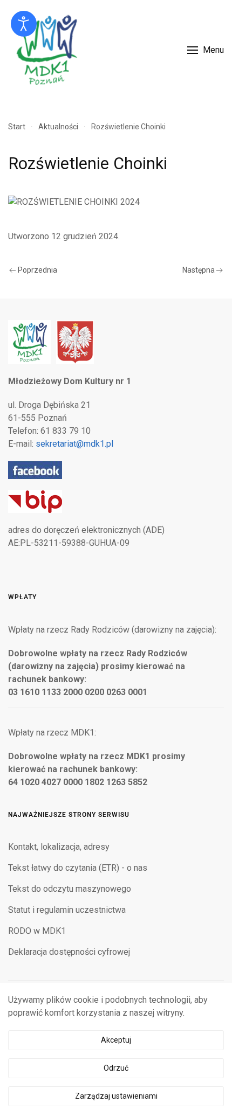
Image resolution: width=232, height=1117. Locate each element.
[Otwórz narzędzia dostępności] (24, 24)
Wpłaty (22, 597)
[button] (205, 50)
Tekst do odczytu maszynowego (69, 889)
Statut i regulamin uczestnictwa (67, 910)
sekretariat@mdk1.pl (74, 444)
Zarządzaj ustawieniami (116, 1096)
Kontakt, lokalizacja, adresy (59, 847)
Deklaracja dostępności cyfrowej (69, 952)
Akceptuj (116, 1040)
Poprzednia (37, 270)
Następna (198, 270)
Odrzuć (116, 1068)
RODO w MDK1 (37, 931)
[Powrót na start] (46, 50)
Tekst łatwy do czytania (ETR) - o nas (77, 868)
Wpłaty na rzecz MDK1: (52, 732)
